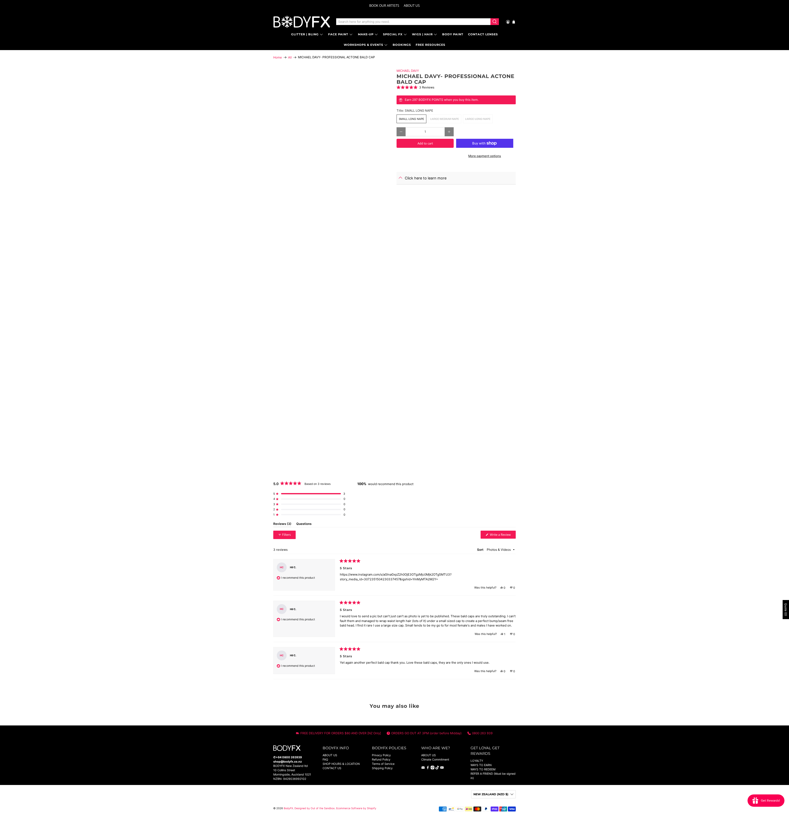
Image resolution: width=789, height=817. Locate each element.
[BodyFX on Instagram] (432, 768)
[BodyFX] (301, 22)
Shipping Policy (382, 768)
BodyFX (288, 808)
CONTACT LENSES (483, 34)
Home (277, 57)
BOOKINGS (402, 45)
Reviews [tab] (282, 524)
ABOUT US (412, 5)
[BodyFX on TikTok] (437, 768)
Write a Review (502, 535)
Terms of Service (383, 763)
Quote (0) (786, 609)
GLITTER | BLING (305, 34)
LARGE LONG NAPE (477, 118)
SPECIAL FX (393, 34)
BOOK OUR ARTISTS (384, 5)
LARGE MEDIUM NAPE (444, 118)
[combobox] (413, 21)
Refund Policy (381, 759)
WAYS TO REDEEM (483, 769)
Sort (480, 550)
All (290, 57)
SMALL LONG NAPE (411, 118)
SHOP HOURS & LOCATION (341, 763)
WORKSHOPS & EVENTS (363, 45)
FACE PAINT (338, 34)
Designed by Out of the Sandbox (314, 808)
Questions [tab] (303, 524)
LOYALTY (477, 760)
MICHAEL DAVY (408, 71)
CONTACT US (332, 768)
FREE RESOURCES (430, 45)
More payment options (484, 156)
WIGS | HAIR (422, 34)
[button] (456, 87)
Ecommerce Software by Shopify (356, 808)
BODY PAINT (452, 34)
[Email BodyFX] (423, 768)
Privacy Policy (381, 755)
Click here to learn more (425, 178)
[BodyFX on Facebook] (428, 768)
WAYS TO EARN (481, 765)
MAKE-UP (366, 34)
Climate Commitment (435, 759)
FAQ (325, 759)
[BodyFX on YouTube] (442, 768)
